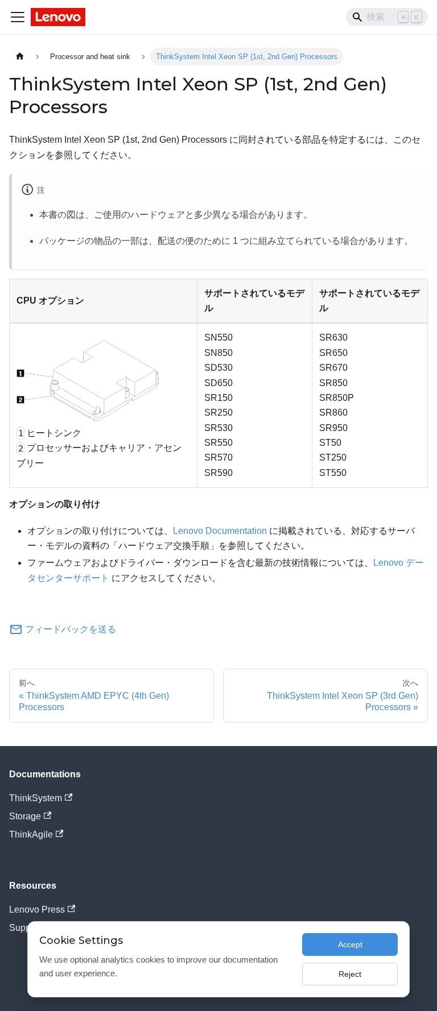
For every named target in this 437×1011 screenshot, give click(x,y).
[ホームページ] (20, 56)
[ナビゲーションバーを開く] (17, 17)
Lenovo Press (37, 909)
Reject (350, 974)
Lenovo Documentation (220, 531)
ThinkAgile (31, 834)
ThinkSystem (35, 798)
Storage (25, 816)
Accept (350, 944)
